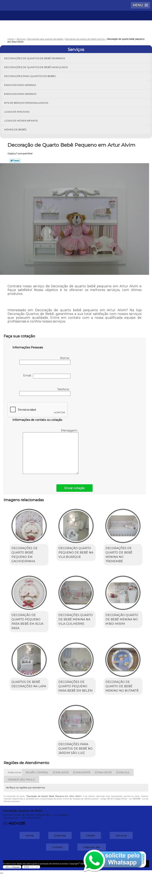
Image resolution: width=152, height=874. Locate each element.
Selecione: (15, 772)
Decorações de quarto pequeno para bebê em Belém (75, 686)
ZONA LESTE (60, 772)
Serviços (76, 49)
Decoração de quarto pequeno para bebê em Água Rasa (27, 621)
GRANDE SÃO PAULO (21, 779)
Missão (90, 835)
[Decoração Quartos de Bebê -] (76, 22)
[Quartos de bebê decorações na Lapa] (29, 657)
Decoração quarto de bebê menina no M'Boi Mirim (121, 619)
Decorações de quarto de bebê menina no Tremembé (118, 554)
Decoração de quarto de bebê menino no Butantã (122, 686)
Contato (57, 847)
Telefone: (63, 389)
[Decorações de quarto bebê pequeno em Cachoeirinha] (29, 524)
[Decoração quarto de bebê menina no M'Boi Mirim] (123, 591)
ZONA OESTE (103, 772)
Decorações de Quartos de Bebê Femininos (34, 58)
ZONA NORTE (81, 772)
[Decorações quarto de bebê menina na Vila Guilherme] (75, 591)
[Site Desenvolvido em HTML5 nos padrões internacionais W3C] (31, 866)
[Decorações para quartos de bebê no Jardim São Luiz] (75, 720)
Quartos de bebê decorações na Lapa (28, 684)
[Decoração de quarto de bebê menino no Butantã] (123, 657)
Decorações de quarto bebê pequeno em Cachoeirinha (24, 554)
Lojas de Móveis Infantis (21, 120)
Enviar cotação (74, 488)
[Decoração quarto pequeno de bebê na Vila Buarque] (75, 524)
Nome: (65, 358)
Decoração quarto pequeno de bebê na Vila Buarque (75, 552)
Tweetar (15, 160)
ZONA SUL (123, 772)
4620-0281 (16, 823)
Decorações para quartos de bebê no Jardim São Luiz (75, 748)
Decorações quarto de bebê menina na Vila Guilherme (75, 619)
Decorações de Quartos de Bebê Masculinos (36, 67)
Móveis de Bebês (15, 129)
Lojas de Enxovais (16, 111)
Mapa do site (91, 847)
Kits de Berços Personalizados (26, 102)
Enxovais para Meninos (20, 93)
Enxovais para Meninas (20, 84)
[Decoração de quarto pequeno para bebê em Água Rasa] (29, 591)
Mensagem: (69, 430)
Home (30, 835)
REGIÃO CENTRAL (37, 772)
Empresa (60, 835)
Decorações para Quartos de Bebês (30, 76)
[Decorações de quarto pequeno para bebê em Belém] (75, 657)
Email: (28, 375)
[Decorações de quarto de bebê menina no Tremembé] (123, 524)
